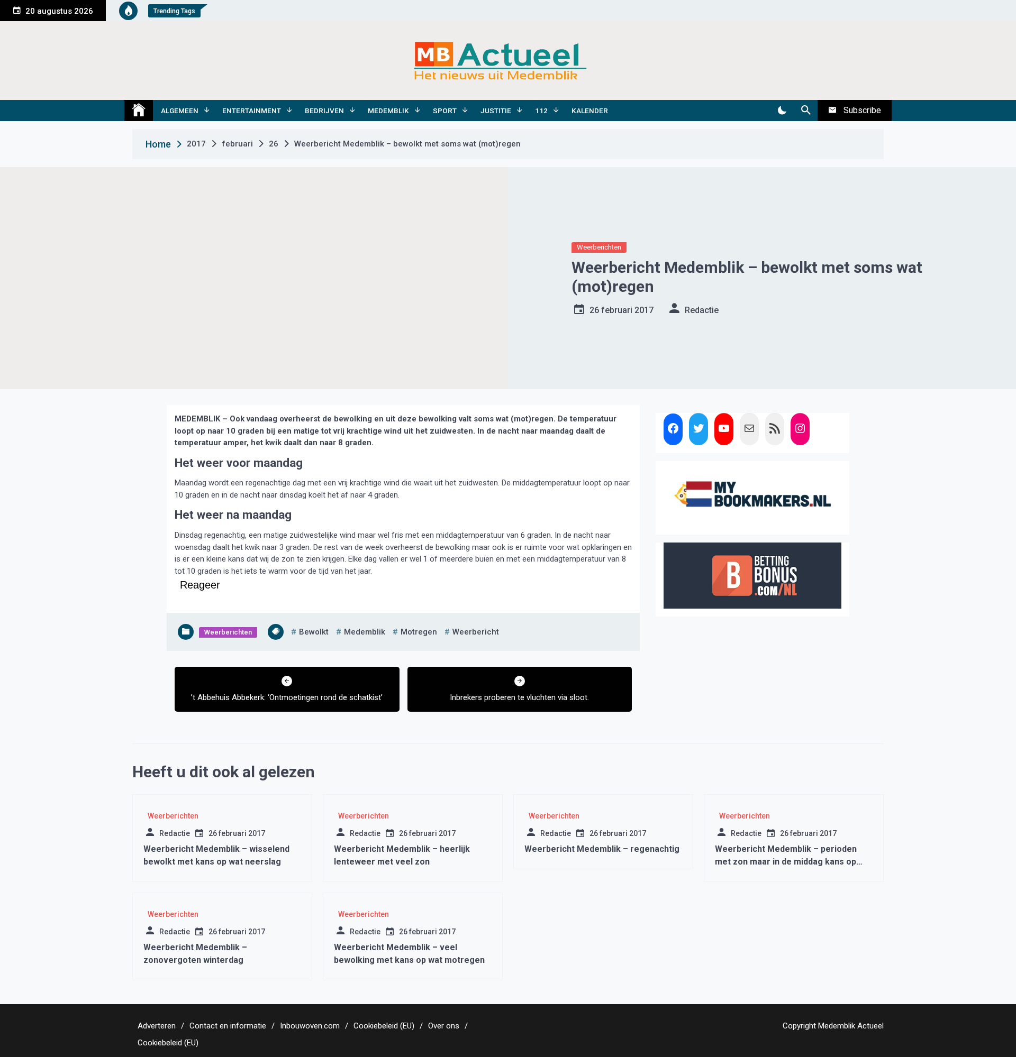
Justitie (495, 110)
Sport (445, 110)
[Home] (138, 110)
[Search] (806, 110)
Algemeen (179, 110)
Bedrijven (324, 110)
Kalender (590, 110)
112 (541, 110)
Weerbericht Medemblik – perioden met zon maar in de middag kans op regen (786, 861)
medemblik (364, 632)
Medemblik (388, 110)
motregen (419, 632)
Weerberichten (599, 247)
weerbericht (475, 632)
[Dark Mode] (782, 110)
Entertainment (251, 110)
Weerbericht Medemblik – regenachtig (601, 849)
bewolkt (314, 632)
